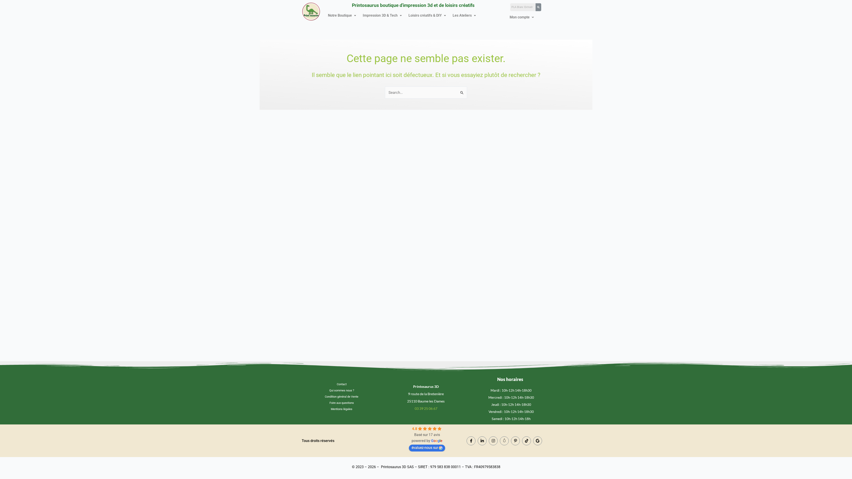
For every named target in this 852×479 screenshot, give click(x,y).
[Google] (537, 440)
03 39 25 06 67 (426, 408)
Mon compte (520, 17)
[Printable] (504, 440)
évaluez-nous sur (425, 448)
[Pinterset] (515, 440)
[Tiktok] (526, 440)
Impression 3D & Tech (380, 15)
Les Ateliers (462, 15)
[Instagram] (493, 440)
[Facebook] (471, 440)
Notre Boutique (340, 15)
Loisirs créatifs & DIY (425, 15)
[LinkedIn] (482, 440)
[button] (342, 15)
